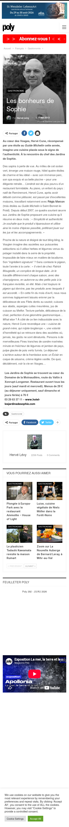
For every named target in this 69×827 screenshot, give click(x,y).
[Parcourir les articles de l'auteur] (34, 441)
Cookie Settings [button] (15, 818)
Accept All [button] (35, 818)
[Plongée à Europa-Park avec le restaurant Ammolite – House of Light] (19, 491)
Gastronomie (16, 90)
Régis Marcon (56, 201)
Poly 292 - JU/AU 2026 (34, 591)
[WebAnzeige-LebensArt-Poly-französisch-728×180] (34, 10)
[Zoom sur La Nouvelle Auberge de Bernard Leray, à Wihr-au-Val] (50, 534)
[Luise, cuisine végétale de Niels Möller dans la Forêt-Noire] (50, 491)
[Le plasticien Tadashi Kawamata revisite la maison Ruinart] (19, 534)
